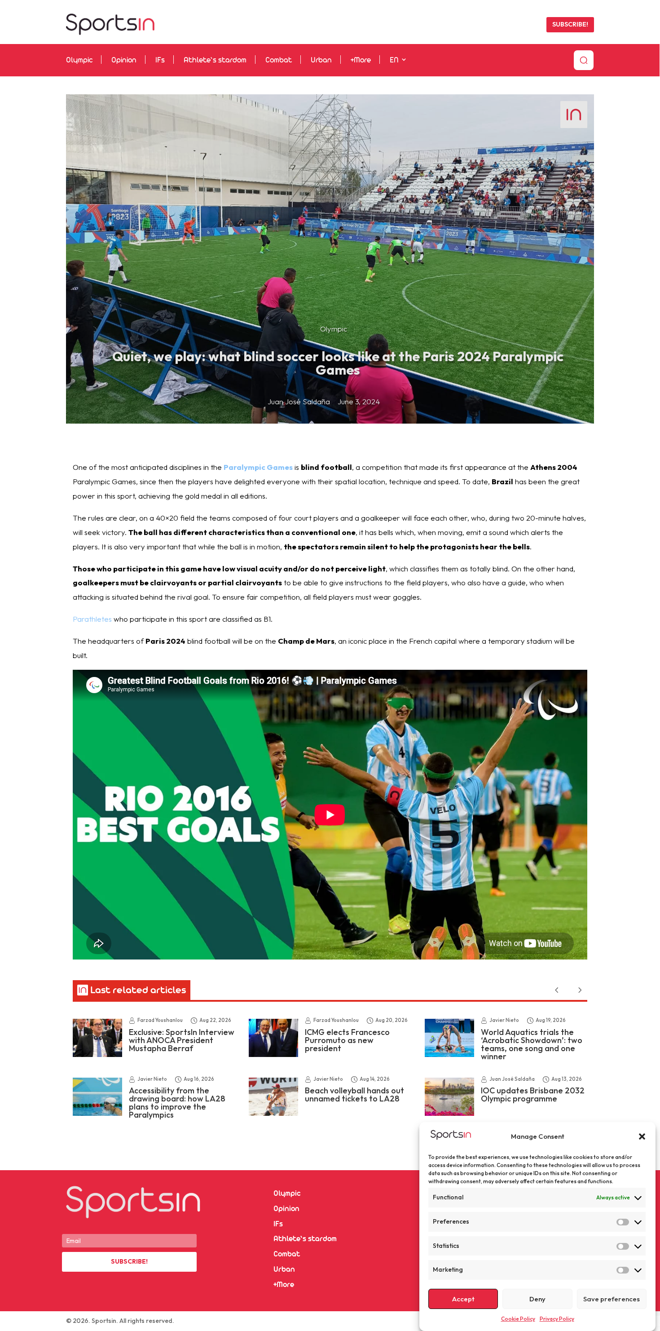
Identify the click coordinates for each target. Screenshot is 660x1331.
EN (394, 60)
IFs (160, 60)
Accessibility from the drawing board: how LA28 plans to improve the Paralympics (177, 1102)
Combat (278, 60)
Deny (537, 1299)
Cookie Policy (518, 1318)
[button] (642, 1136)
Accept (463, 1299)
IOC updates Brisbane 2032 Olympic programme (533, 1094)
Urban (321, 60)
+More (361, 60)
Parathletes (92, 618)
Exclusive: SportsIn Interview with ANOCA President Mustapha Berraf (181, 1040)
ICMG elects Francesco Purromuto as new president (347, 1040)
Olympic (79, 60)
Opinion (123, 60)
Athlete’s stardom (215, 60)
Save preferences (611, 1299)
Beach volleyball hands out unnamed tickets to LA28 (354, 1094)
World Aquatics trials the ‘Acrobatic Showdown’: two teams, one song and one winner (531, 1044)
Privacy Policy (557, 1318)
